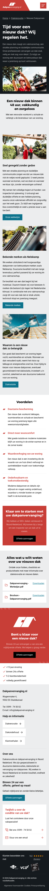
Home (5, 18)
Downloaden (38, 583)
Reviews (36, 859)
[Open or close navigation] (43, 5)
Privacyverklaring (38, 886)
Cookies (27, 886)
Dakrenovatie (17, 18)
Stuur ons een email (18, 837)
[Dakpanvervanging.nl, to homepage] (12, 5)
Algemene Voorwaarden (14, 886)
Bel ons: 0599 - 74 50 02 (20, 830)
